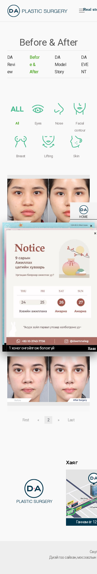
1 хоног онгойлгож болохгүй (31, 348)
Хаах (92, 348)
